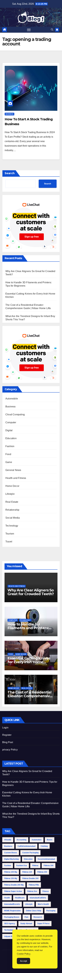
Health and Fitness (15, 478)
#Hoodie (7, 840)
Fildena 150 (42, 872)
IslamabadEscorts (12, 904)
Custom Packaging (30, 853)
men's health (43, 904)
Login (5, 727)
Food (8, 454)
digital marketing (11, 859)
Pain (26, 917)
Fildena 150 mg (10, 878)
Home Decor (12, 486)
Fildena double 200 (30, 878)
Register (7, 735)
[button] (52, 29)
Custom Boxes (10, 853)
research (38, 917)
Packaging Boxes (11, 917)
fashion (7, 865)
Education (11, 438)
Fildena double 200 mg (13, 885)
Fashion (9, 446)
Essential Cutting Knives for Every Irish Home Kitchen (29, 662)
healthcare (20, 898)
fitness (45, 891)
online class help (33, 911)
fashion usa (21, 865)
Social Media (12, 517)
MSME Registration (12, 911)
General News (13, 470)
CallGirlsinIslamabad (26, 846)
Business (9, 114)
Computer (10, 422)
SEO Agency (9, 923)
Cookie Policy (23, 953)
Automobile (11, 398)
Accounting (21, 840)
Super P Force (43, 923)
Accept (23, 961)
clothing (44, 846)
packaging (50, 911)
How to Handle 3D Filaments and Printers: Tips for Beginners (28, 628)
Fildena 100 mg (10, 872)
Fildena (35, 865)
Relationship (12, 510)
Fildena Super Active (13, 891)
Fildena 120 (27, 872)
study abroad (26, 923)
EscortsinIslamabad (46, 859)
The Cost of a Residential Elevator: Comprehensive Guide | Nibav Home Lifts (30, 696)
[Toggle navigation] (29, 30)
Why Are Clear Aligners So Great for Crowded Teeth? (31, 592)
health (7, 898)
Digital (8, 430)
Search (10, 173)
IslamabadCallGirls (38, 898)
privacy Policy (10, 749)
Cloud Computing (15, 414)
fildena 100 (48, 865)
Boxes (49, 840)
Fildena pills (34, 885)
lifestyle (29, 904)
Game (8, 462)
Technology (11, 525)
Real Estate (11, 502)
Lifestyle (10, 494)
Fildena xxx (32, 891)
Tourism (9, 533)
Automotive (37, 840)
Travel (8, 541)
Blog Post (7, 742)
